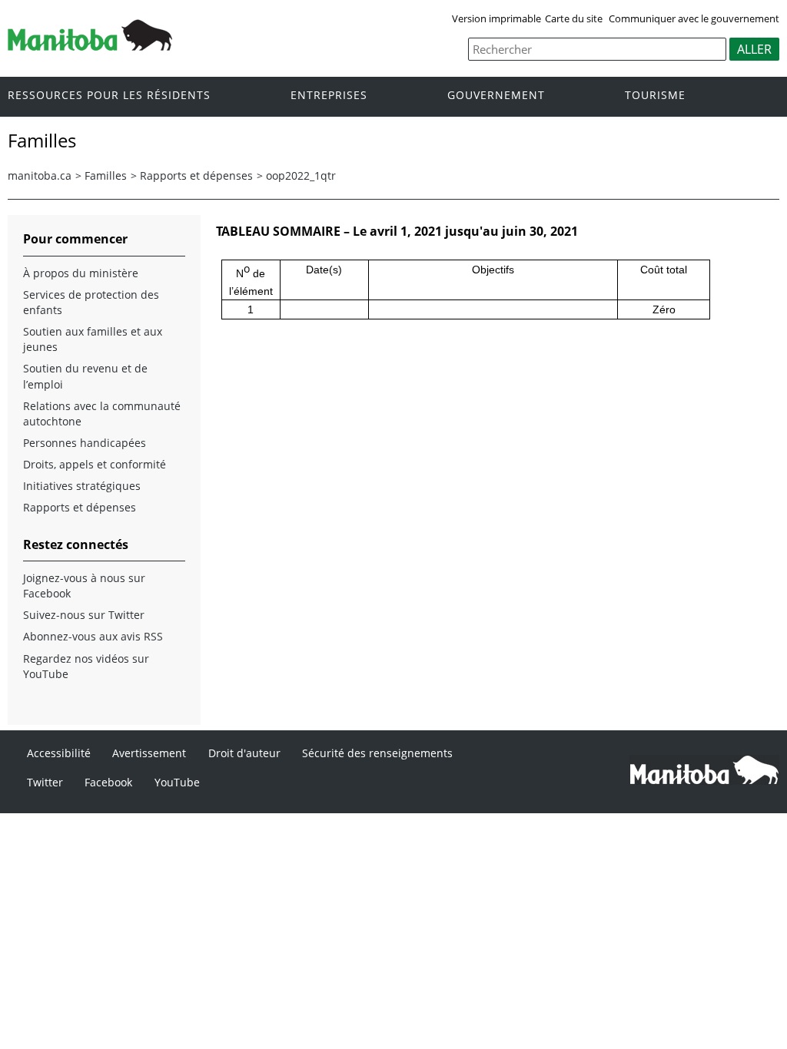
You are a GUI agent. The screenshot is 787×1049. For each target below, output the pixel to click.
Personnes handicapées (84, 442)
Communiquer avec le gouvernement (694, 18)
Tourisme (655, 95)
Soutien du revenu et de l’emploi (85, 376)
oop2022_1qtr (301, 175)
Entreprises (329, 95)
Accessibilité (59, 753)
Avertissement (149, 753)
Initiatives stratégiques (82, 485)
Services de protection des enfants (91, 302)
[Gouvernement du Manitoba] (90, 46)
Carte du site (574, 18)
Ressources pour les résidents (109, 95)
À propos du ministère (80, 273)
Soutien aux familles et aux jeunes (92, 339)
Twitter (45, 782)
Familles (106, 175)
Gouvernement (496, 95)
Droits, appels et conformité (94, 464)
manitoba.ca (39, 175)
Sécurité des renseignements (377, 753)
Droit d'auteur (244, 753)
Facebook (108, 782)
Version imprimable (496, 18)
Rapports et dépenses (196, 175)
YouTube (177, 782)
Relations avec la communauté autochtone (102, 414)
